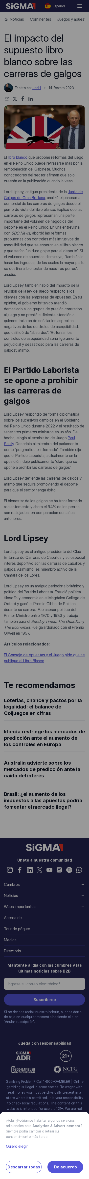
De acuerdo (65, 1166)
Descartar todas (23, 1166)
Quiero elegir (17, 1146)
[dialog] (44, 589)
